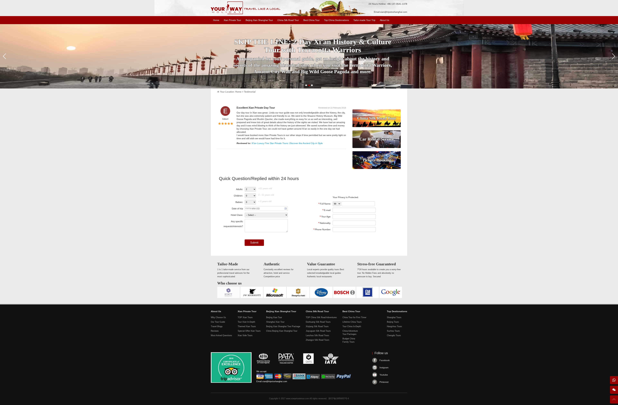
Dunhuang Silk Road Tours (318, 322)
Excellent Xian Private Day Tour (256, 107)
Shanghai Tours (394, 317)
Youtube (383, 374)
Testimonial (249, 91)
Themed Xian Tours (247, 326)
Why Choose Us (218, 317)
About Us (384, 20)
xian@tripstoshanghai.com (393, 12)
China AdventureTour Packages (350, 332)
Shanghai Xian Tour (275, 322)
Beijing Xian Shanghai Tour (259, 20)
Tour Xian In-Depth (246, 322)
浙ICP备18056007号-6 (338, 398)
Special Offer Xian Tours (249, 331)
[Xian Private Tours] (246, 13)
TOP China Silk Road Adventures (321, 317)
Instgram (384, 367)
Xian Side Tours (245, 335)
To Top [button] (614, 400)
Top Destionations (397, 311)
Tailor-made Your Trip (364, 20)
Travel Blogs (217, 326)
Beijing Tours (393, 322)
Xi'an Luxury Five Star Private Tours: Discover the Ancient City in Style (287, 143)
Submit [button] (254, 242)
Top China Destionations (336, 20)
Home (216, 20)
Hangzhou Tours (394, 326)
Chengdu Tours (394, 335)
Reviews (215, 331)
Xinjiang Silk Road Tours (317, 326)
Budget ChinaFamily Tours (348, 340)
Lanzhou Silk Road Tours (317, 335)
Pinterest (384, 382)
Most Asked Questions (221, 335)
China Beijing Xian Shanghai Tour (281, 331)
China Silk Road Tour (288, 20)
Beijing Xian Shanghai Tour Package (283, 326)
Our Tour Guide (218, 322)
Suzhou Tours (393, 331)
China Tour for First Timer (354, 317)
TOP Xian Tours (245, 317)
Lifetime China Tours (352, 322)
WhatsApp (614, 380)
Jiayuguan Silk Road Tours (318, 331)
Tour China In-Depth (351, 326)
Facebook (384, 360)
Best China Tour (311, 20)
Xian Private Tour (232, 20)
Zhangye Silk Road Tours (317, 340)
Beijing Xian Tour (274, 317)
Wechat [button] (614, 390)
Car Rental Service (376, 139)
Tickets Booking (376, 160)
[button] (306, 85)
